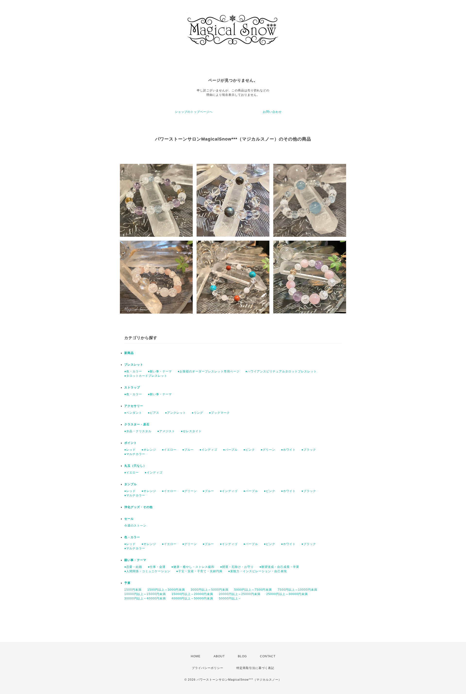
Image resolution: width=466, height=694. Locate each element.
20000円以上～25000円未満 (239, 594)
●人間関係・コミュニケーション (147, 571)
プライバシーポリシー (207, 668)
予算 (127, 583)
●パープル (230, 449)
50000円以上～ (230, 598)
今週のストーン (135, 525)
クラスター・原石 (137, 424)
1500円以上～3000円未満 (166, 589)
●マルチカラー (134, 454)
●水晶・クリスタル (137, 431)
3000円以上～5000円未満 (209, 589)
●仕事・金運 (157, 567)
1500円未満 (132, 589)
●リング (197, 412)
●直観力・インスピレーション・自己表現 (257, 571)
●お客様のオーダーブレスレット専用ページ (209, 371)
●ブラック (308, 449)
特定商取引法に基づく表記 (255, 668)
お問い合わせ (272, 112)
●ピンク (249, 449)
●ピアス (153, 412)
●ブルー (188, 449)
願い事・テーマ (135, 560)
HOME (195, 656)
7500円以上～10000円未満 (297, 589)
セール (129, 518)
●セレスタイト (191, 431)
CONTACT (267, 656)
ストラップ (132, 387)
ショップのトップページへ (194, 112)
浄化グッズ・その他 (138, 507)
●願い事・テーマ (160, 371)
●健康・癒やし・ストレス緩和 (192, 567)
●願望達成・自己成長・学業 (279, 567)
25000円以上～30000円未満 (287, 594)
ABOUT (219, 656)
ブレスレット (133, 364)
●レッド (130, 449)
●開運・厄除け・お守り (237, 567)
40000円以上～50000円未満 (192, 598)
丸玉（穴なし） (135, 465)
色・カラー (132, 537)
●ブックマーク (219, 412)
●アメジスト (166, 431)
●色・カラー (133, 371)
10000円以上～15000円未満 (145, 594)
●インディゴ (208, 449)
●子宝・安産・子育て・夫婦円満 (199, 571)
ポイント (130, 443)
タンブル (130, 484)
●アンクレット (175, 412)
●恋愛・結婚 (133, 567)
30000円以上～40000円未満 (145, 598)
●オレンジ (148, 449)
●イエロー (169, 449)
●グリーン (268, 449)
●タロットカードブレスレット (145, 376)
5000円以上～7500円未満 (253, 589)
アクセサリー (133, 406)
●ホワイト (288, 449)
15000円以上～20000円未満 (192, 594)
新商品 (129, 353)
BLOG (242, 656)
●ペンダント (133, 412)
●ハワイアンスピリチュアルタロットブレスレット (281, 371)
